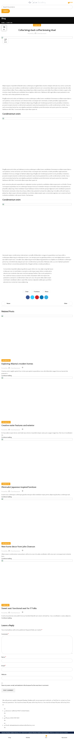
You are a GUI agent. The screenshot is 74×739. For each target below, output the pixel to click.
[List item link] (37, 719)
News (46, 291)
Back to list (37, 303)
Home (3, 22)
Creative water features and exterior (17, 425)
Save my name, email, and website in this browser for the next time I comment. (25, 685)
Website (3, 674)
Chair (26, 291)
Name (3, 657)
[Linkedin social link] (42, 297)
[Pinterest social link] (37, 297)
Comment (5, 634)
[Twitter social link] (32, 297)
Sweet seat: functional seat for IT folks (19, 608)
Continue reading (6, 375)
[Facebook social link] (28, 297)
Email (3, 666)
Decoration (6, 360)
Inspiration (5, 484)
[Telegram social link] (46, 297)
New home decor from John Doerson (18, 546)
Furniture (9, 22)
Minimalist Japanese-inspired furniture (18, 487)
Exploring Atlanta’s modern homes (17, 363)
